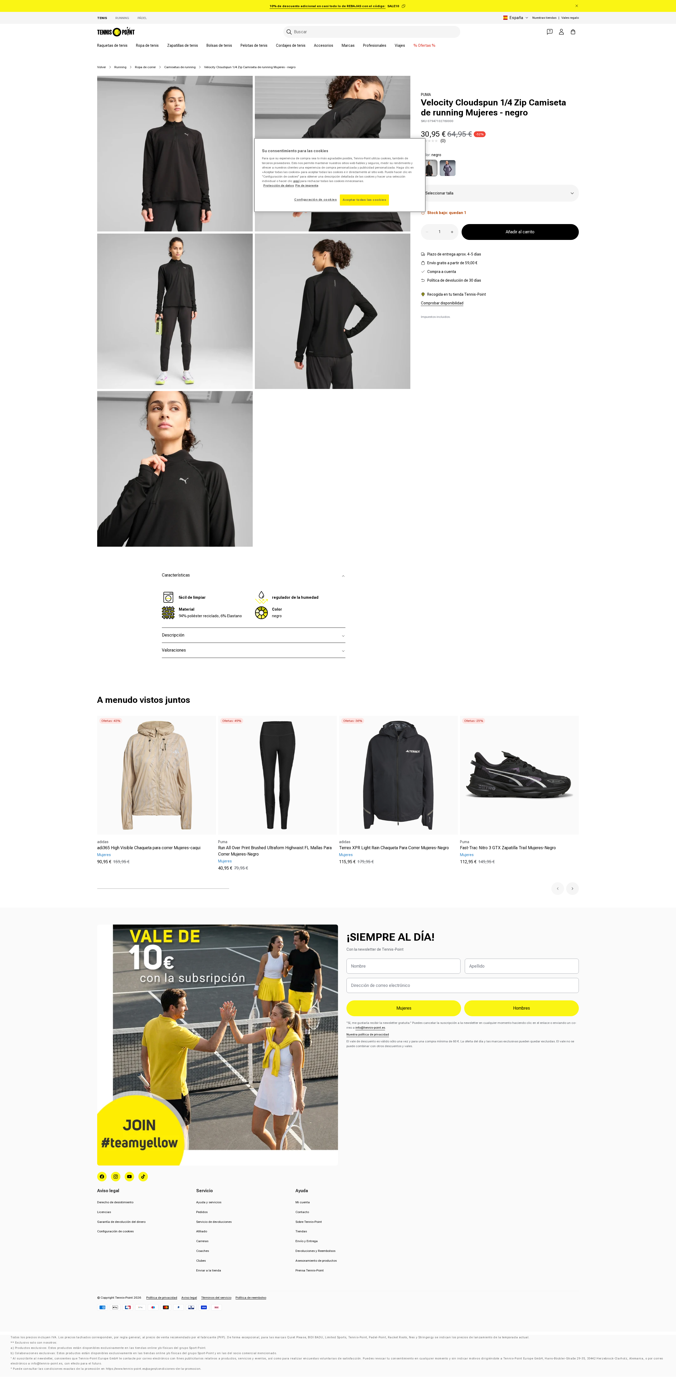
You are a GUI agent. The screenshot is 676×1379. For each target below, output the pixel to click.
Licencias (104, 1212)
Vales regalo (570, 18)
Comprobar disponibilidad (442, 303)
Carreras (202, 1241)
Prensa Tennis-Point (309, 1270)
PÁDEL (142, 18)
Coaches (202, 1251)
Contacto (302, 1212)
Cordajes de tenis (291, 45)
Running (122, 18)
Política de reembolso (251, 1297)
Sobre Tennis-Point (308, 1222)
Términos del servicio (216, 1297)
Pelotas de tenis (254, 45)
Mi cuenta (302, 1202)
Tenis (102, 18)
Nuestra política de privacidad (367, 1034)
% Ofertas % (424, 45)
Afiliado (201, 1231)
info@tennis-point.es (370, 1027)
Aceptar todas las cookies (364, 200)
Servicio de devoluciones (214, 1222)
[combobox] (371, 32)
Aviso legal (189, 1297)
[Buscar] (289, 32)
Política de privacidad (161, 1297)
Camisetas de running (180, 67)
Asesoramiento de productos (316, 1260)
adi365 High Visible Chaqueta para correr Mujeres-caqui (148, 847)
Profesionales (374, 45)
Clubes (201, 1260)
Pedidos (202, 1212)
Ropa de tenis (147, 45)
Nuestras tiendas (544, 18)
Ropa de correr (145, 67)
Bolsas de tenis (219, 45)
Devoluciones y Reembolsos (315, 1251)
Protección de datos (278, 185)
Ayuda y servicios (208, 1202)
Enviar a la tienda (208, 1270)
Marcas (348, 45)
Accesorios (323, 45)
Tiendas (301, 1231)
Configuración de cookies (115, 1231)
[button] (557, 888)
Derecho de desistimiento (115, 1202)
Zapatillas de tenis (182, 45)
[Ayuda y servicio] (550, 32)
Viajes (400, 45)
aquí (296, 181)
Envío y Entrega (306, 1241)
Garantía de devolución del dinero (121, 1222)
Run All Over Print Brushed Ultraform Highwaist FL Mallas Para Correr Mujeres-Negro (275, 851)
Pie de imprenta (306, 185)
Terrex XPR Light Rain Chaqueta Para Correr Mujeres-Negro (394, 847)
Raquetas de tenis (112, 45)
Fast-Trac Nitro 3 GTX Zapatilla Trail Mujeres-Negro (508, 847)
